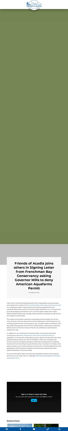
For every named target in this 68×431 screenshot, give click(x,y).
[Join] (7, 429)
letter (49, 309)
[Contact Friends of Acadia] (34, 429)
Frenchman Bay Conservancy (38, 305)
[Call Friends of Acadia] (48, 429)
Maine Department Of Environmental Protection (36, 335)
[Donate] (20, 429)
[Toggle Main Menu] (59, 429)
